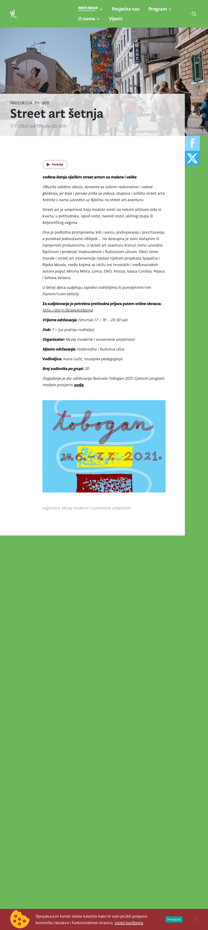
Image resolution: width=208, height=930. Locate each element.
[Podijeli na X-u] (192, 158)
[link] (13, 13)
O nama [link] (86, 19)
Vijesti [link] (115, 19)
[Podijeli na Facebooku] (192, 143)
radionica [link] (21, 103)
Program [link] (157, 9)
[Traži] (194, 14)
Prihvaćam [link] (174, 919)
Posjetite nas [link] (126, 9)
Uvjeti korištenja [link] (129, 922)
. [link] (79, 384)
